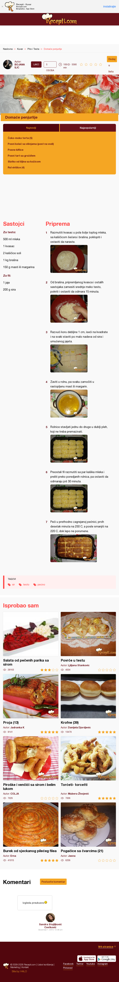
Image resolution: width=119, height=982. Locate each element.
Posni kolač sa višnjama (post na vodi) (31, 143)
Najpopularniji (88, 127)
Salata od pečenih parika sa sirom (30, 641)
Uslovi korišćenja (45, 964)
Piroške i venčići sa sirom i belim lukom (30, 768)
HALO (23, 971)
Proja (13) (30, 703)
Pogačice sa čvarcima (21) (88, 832)
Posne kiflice (15, 149)
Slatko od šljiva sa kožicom (24, 161)
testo (26, 584)
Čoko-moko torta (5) (20, 137)
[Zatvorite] (2, 6)
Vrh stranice (105, 946)
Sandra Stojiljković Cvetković (50, 926)
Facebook (68, 964)
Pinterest (68, 968)
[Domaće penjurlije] (79, 259)
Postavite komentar (53, 881)
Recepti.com (59, 19)
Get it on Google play (106, 958)
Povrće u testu (88, 641)
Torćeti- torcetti (88, 768)
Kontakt (25, 967)
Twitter (80, 964)
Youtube (90, 964)
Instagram (103, 964)
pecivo (41, 584)
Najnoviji (31, 127)
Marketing (15, 967)
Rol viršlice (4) (16, 167)
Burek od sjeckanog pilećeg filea (30, 832)
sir (13, 584)
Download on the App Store (86, 958)
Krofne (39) (88, 703)
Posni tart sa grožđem (21, 155)
